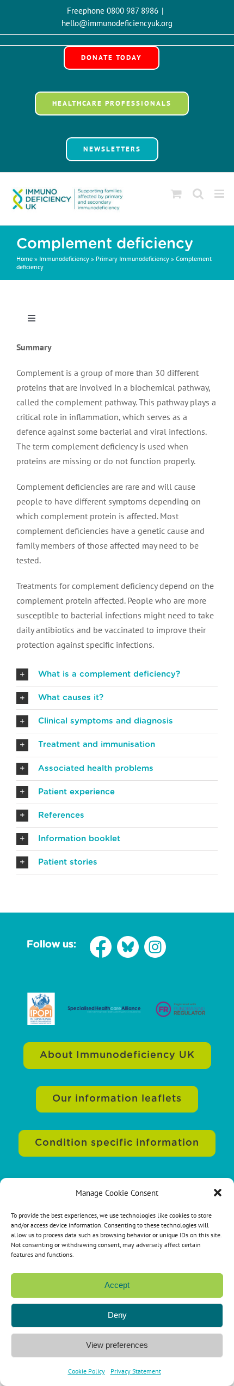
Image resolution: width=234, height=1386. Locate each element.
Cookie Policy (86, 1371)
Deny (117, 1315)
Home (24, 258)
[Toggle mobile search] (198, 193)
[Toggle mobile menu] (220, 193)
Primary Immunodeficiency (132, 258)
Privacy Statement (135, 1371)
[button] (217, 1192)
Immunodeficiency (64, 258)
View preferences (117, 1344)
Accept (117, 1285)
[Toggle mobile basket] (176, 193)
